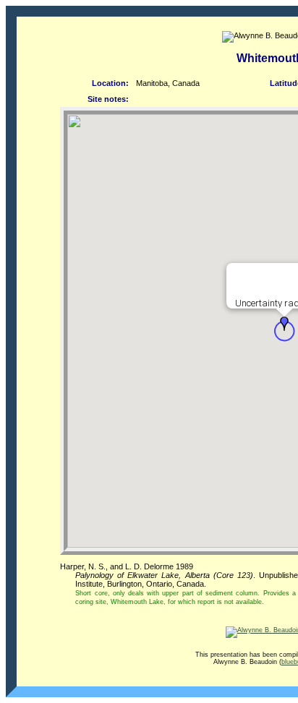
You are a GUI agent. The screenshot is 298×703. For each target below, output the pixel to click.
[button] (284, 324)
